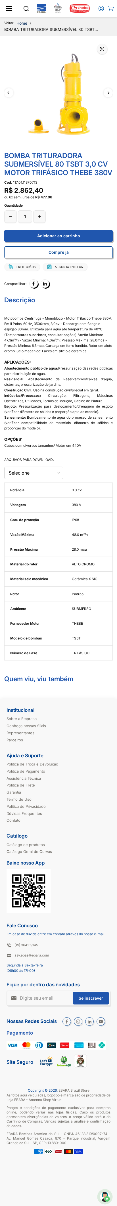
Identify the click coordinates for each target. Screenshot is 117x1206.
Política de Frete (21, 785)
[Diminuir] (10, 216)
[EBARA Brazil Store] (41, 8)
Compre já (59, 252)
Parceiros (15, 740)
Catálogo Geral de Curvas (29, 851)
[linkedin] (89, 1021)
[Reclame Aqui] (64, 1065)
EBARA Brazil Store (73, 1090)
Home (21, 23)
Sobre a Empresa (22, 718)
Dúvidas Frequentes (24, 813)
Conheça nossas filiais (26, 725)
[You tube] (101, 1021)
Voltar (9, 23)
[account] (101, 8)
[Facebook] (33, 283)
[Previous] (8, 92)
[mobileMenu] (9, 8)
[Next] (108, 92)
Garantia (14, 792)
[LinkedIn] (45, 283)
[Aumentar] (39, 216)
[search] (26, 8)
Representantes (20, 733)
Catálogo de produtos (26, 844)
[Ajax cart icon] (110, 8)
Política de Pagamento (26, 771)
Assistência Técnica (24, 778)
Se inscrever (91, 998)
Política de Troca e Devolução (32, 764)
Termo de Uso (19, 799)
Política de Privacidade (26, 806)
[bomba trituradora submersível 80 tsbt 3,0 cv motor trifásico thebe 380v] (102, 49)
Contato (13, 820)
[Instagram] (78, 1021)
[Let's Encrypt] (46, 1068)
